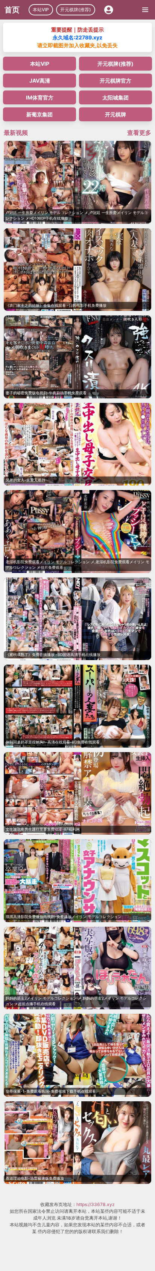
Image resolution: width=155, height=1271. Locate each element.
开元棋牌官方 (115, 80)
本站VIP (41, 9)
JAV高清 (39, 80)
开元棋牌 (115, 114)
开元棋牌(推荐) (75, 9)
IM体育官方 (39, 97)
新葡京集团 (39, 114)
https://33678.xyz (95, 1204)
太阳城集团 (115, 97)
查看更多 (139, 132)
